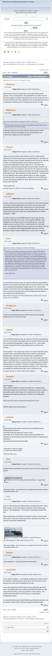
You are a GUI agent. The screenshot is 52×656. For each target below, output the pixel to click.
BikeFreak (10, 84)
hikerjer (9, 147)
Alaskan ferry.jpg (10, 537)
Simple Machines (34, 648)
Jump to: (46, 623)
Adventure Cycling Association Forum (18, 2)
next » (47, 70)
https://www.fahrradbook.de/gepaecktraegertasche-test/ (21, 400)
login (30, 10)
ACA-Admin (19, 64)
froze (8, 239)
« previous (42, 70)
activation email (31, 12)
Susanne (10, 377)
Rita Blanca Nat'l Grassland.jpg (14, 480)
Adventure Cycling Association (33, 646)
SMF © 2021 (25, 648)
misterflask (11, 570)
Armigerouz (11, 306)
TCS (8, 459)
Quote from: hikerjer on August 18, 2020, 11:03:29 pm (19, 248)
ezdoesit (9, 417)
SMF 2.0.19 (18, 648)
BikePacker (11, 110)
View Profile (7, 87)
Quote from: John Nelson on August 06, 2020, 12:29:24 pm (21, 121)
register (35, 10)
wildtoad (10, 194)
